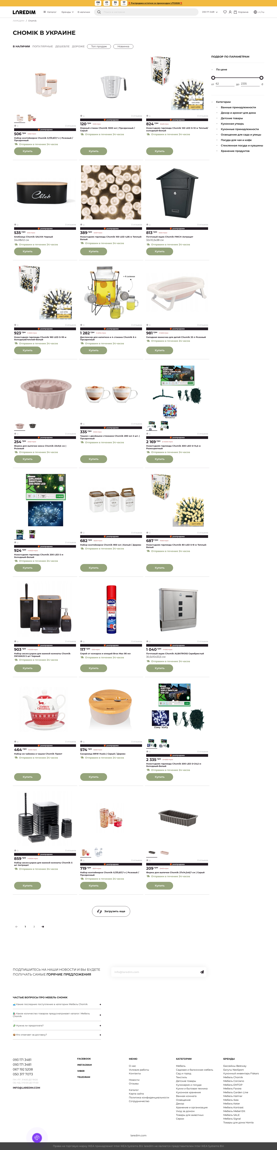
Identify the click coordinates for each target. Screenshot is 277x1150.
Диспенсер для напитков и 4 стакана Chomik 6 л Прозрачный (108, 338)
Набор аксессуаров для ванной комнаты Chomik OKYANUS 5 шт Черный (42, 654)
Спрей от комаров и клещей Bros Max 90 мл (105, 653)
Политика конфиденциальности (149, 1097)
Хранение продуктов (235, 151)
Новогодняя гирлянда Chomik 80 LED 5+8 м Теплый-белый (176, 546)
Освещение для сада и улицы (241, 134)
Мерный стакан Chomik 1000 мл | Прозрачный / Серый (107, 129)
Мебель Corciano (233, 1080)
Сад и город (183, 1073)
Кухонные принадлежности (240, 129)
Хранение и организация (192, 1107)
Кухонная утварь (232, 123)
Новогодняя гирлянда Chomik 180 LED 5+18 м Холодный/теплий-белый (40, 338)
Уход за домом (185, 1111)
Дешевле (62, 46)
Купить (27, 151)
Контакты (135, 1073)
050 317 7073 (23, 1074)
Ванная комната (186, 1096)
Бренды (66, 12)
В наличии (84, 12)
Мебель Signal (232, 1118)
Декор (180, 1103)
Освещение (183, 1099)
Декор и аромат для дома (238, 112)
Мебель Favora (232, 1088)
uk (259, 12)
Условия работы (139, 1069)
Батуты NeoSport (233, 1069)
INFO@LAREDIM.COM (26, 1087)
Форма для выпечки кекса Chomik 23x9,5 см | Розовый (40, 447)
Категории (223, 101)
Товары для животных (190, 1114)
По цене (221, 69)
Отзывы (134, 1083)
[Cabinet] (230, 12)
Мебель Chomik (233, 1077)
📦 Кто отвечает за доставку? (30, 1034)
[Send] (202, 972)
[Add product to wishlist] (73, 59)
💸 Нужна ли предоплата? (28, 1025)
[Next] (42, 926)
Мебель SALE (231, 1114)
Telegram (83, 1077)
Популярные (42, 46)
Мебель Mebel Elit (234, 1111)
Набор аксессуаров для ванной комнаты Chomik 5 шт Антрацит (43, 863)
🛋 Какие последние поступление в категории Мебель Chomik (50, 1004)
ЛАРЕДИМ (18, 20)
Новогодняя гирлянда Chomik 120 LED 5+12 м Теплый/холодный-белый (177, 129)
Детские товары (232, 118)
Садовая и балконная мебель (194, 1069)
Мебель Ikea (231, 1099)
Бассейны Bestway (234, 1065)
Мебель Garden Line (235, 1092)
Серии (180, 1118)
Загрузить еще (114, 911)
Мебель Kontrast (233, 1107)
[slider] (213, 78)
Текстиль (181, 1077)
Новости (134, 1079)
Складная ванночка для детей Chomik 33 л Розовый (176, 337)
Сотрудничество (139, 1101)
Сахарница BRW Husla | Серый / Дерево (103, 754)
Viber (80, 1070)
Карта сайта (136, 1093)
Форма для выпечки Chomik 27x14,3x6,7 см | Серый (175, 872)
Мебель (180, 1065)
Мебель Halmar (232, 1096)
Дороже (78, 46)
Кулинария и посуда (188, 1084)
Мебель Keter (231, 1103)
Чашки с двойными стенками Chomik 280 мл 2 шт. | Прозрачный (110, 437)
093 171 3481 (208, 12)
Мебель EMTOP (233, 1084)
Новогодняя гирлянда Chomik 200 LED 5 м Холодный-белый (38, 555)
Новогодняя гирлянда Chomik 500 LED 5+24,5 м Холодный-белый (173, 765)
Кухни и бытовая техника (192, 1088)
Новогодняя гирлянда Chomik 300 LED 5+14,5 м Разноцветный (173, 447)
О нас (132, 1065)
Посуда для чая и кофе (236, 140)
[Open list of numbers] (216, 12)
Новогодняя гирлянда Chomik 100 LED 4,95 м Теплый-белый (111, 238)
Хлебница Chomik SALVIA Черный (33, 237)
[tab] (57, 1004)
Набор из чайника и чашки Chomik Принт (38, 754)
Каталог (52, 12)
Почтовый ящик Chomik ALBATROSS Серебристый (175, 653)
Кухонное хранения (188, 1092)
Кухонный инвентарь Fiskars (241, 1073)
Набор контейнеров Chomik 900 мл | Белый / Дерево (110, 545)
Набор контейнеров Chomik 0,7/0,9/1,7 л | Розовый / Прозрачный (43, 139)
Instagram (84, 1064)
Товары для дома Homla (238, 1122)
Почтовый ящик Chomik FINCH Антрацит (169, 237)
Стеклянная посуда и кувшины (242, 145)
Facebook (84, 1058)
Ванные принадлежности (238, 107)
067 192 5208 (23, 1069)
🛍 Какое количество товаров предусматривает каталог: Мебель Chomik (51, 1015)
